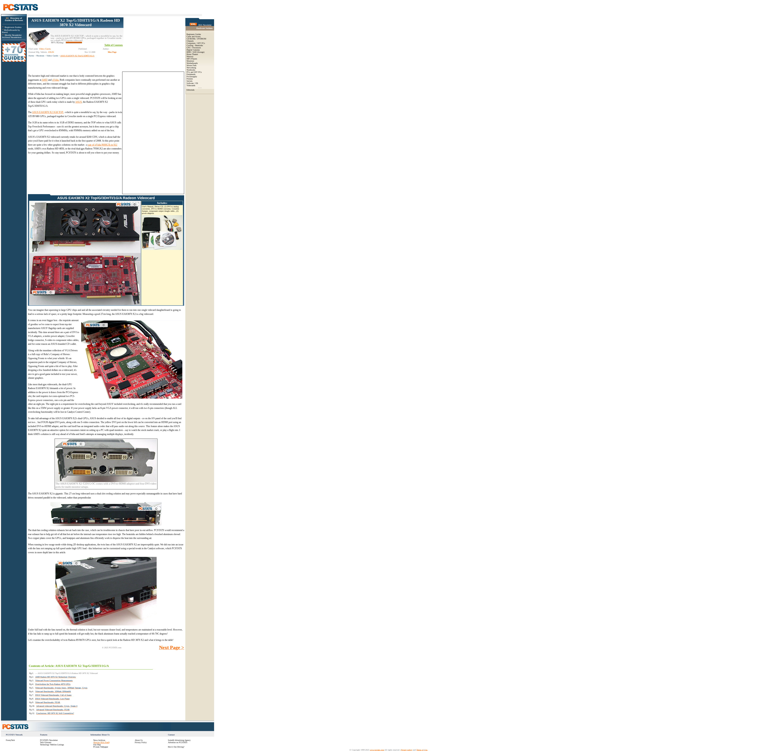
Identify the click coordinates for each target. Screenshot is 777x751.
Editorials (190, 90)
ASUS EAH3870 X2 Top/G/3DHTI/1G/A (77, 56)
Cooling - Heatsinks (195, 45)
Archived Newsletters (11, 37)
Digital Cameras (193, 50)
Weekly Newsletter (13, 35)
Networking (191, 68)
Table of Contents (113, 45)
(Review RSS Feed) (101, 742)
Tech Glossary (45, 742)
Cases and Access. (194, 36)
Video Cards (52, 56)
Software (190, 83)
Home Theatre (192, 54)
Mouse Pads (191, 65)
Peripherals (191, 74)
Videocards (191, 85)
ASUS (78, 101)
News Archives (99, 740)
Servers (189, 81)
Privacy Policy (141, 742)
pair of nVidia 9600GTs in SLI (102, 144)
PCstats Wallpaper (100, 747)
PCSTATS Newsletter (49, 740)
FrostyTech (10, 740)
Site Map (97, 745)
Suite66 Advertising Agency (179, 740)
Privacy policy (406, 750)
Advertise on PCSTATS (177, 742)
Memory (190, 56)
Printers (190, 79)
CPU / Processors (194, 48)
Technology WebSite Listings (52, 745)
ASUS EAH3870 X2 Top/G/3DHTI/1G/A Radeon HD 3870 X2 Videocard (75, 22)
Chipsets (190, 41)
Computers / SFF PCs (196, 43)
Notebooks (191, 70)
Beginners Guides (13, 27)
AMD (45, 79)
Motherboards (192, 63)
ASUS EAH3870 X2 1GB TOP (48, 112)
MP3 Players (192, 59)
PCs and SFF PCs (194, 72)
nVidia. (55, 79)
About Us (139, 740)
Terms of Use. (422, 750)
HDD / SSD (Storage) (195, 52)
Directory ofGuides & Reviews (14, 19)
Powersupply (192, 76)
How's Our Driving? (176, 747)
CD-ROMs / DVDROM (196, 39)
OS (196, 83)
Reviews (40, 56)
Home (31, 56)
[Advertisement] (153, 42)
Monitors (190, 61)
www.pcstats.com (377, 750)
